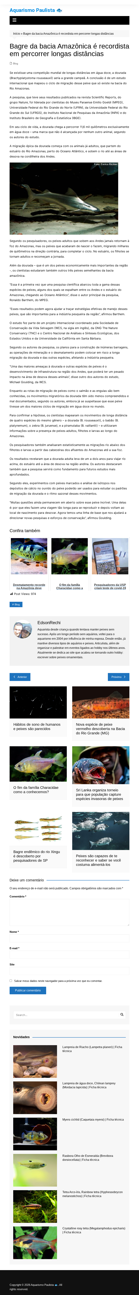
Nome (14, 931)
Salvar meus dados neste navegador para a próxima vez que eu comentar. (58, 980)
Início (16, 33)
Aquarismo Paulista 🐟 (36, 10)
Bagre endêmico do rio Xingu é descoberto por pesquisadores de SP (36, 856)
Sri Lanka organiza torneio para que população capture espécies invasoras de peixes (99, 794)
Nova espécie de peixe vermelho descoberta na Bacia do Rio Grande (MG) (100, 728)
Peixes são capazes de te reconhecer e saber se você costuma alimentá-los (98, 860)
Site (12, 964)
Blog (15, 63)
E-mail (14, 948)
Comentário (18, 896)
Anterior (22, 676)
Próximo (116, 676)
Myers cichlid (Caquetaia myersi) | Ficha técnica (93, 1119)
